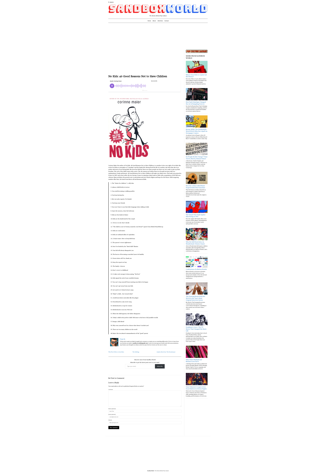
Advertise (160, 21)
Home (149, 21)
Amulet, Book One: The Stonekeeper (166, 352)
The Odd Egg (135, 352)
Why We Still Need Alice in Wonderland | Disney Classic (195, 243)
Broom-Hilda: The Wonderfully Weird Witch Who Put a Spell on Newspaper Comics (196, 131)
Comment (110, 389)
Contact (166, 21)
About (154, 21)
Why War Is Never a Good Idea (116, 352)
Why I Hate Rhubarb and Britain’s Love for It (194, 360)
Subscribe (160, 366)
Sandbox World (150, 470)
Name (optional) (112, 408)
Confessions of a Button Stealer (196, 269)
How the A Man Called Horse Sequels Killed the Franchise (195, 187)
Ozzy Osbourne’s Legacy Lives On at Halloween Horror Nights (196, 388)
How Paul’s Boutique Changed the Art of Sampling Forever (196, 103)
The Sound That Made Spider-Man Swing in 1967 (196, 216)
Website (110, 420)
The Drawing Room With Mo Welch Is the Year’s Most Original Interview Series (195, 298)
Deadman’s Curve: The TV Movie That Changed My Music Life (196, 329)
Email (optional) (112, 414)
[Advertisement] (158, 35)
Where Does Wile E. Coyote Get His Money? (196, 76)
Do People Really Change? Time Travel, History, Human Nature (196, 158)
